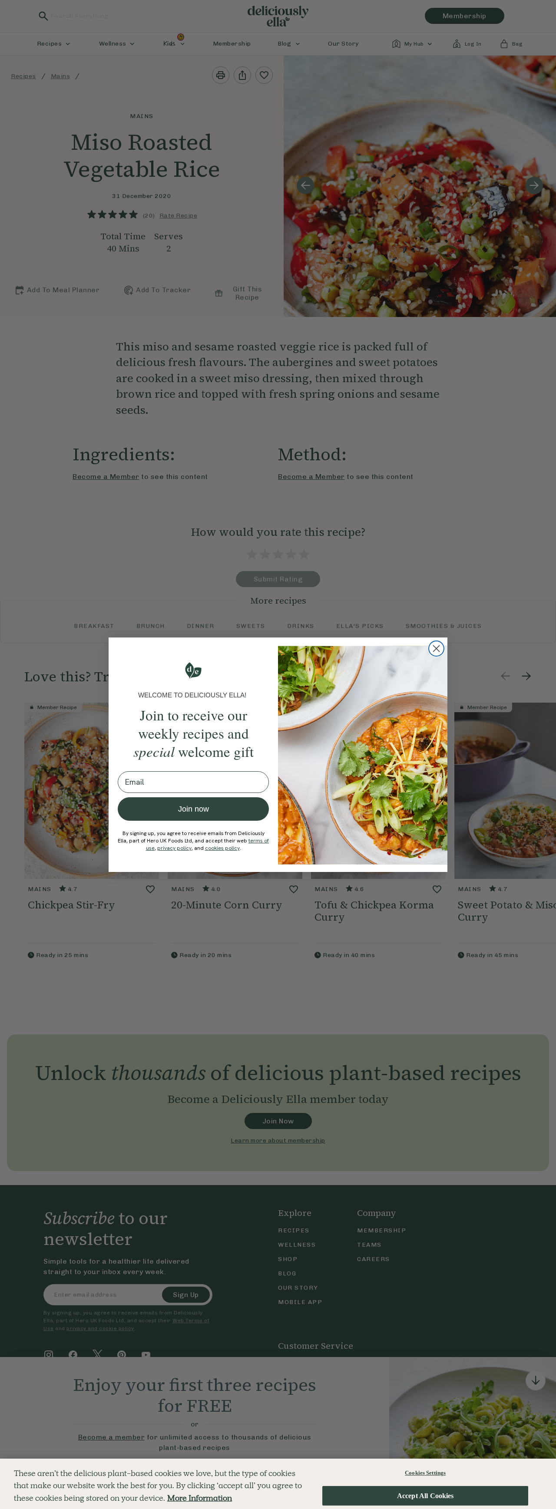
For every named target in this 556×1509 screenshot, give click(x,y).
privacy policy (174, 848)
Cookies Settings (425, 1472)
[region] (278, 1484)
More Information (199, 1497)
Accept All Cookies (425, 1495)
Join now (193, 809)
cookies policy (222, 848)
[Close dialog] (436, 648)
